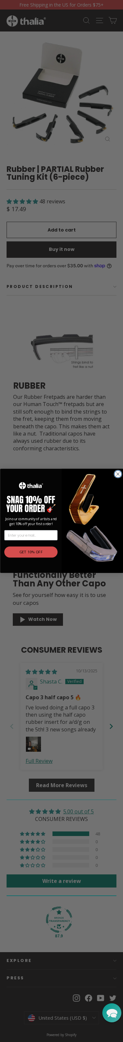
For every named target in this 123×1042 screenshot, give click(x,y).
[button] (111, 1012)
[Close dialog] (117, 474)
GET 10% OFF (30, 552)
